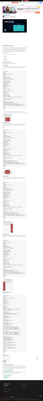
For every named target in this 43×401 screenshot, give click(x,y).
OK (12, 396)
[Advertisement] (34, 23)
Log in (38, 2)
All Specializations (25, 2)
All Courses (20, 2)
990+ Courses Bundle (15, 2)
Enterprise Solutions (24, 383)
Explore (5, 2)
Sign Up (41, 2)
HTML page (13, 111)
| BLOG (2, 2)
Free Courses (9, 2)
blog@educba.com (39, 4)
